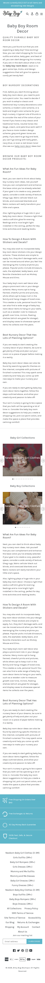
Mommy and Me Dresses (22, 876)
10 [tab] (28, 479)
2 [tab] (14, 479)
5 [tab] (19, 479)
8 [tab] (25, 479)
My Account (23, 927)
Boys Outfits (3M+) (22, 894)
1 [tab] (12, 479)
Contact (36, 927)
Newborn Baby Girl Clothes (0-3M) (23, 852)
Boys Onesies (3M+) (22, 903)
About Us (22, 931)
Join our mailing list (22, 935)
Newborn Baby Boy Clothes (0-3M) (22, 890)
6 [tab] (21, 479)
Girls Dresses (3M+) (22, 866)
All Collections (14, 908)
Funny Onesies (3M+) (22, 885)
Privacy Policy (31, 908)
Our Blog (10, 922)
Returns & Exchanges (28, 922)
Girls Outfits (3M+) (22, 857)
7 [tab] (23, 479)
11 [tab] (30, 479)
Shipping (9, 927)
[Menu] (42, 13)
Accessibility (34, 917)
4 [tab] (18, 479)
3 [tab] (16, 479)
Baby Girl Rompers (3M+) (22, 862)
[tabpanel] (22, 460)
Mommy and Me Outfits (22, 871)
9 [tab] (26, 479)
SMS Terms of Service (22, 913)
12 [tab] (32, 479)
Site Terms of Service (14, 917)
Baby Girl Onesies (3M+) (22, 880)
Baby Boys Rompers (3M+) (22, 899)
